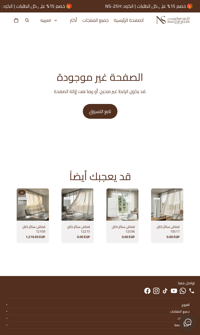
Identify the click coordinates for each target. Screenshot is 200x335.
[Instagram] (156, 291)
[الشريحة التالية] (45, 204)
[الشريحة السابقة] (21, 204)
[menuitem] (73, 20)
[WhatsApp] (183, 291)
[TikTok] (165, 291)
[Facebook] (147, 291)
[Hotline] (192, 291)
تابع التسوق (100, 111)
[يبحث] (27, 20)
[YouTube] (174, 291)
